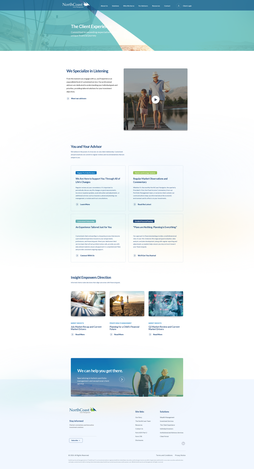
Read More (80, 334)
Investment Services (167, 421)
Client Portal (164, 436)
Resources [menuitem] (156, 6)
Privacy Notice (180, 455)
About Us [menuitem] (104, 6)
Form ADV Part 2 (141, 433)
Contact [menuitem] (167, 6)
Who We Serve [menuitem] (128, 6)
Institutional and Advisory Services (171, 433)
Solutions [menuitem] (115, 6)
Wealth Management (167, 417)
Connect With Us (87, 255)
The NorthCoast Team (143, 421)
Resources (138, 425)
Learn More (85, 204)
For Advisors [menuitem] (143, 6)
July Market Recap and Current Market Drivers (86, 327)
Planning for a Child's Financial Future (124, 327)
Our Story (138, 417)
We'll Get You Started (147, 255)
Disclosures (139, 440)
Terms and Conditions (164, 455)
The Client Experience (167, 425)
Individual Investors (166, 429)
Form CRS (138, 436)
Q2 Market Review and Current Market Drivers (164, 327)
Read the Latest (144, 204)
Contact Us (139, 429)
